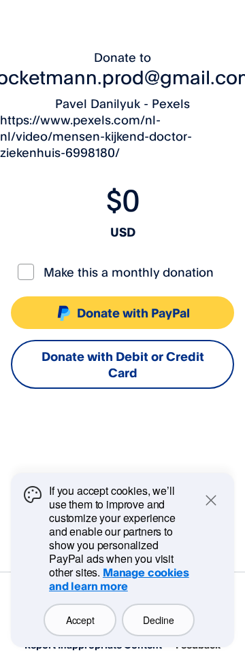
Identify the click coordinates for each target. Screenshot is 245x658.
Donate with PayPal (133, 312)
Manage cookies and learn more (119, 579)
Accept (80, 620)
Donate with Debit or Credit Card (123, 364)
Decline (158, 620)
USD (122, 231)
